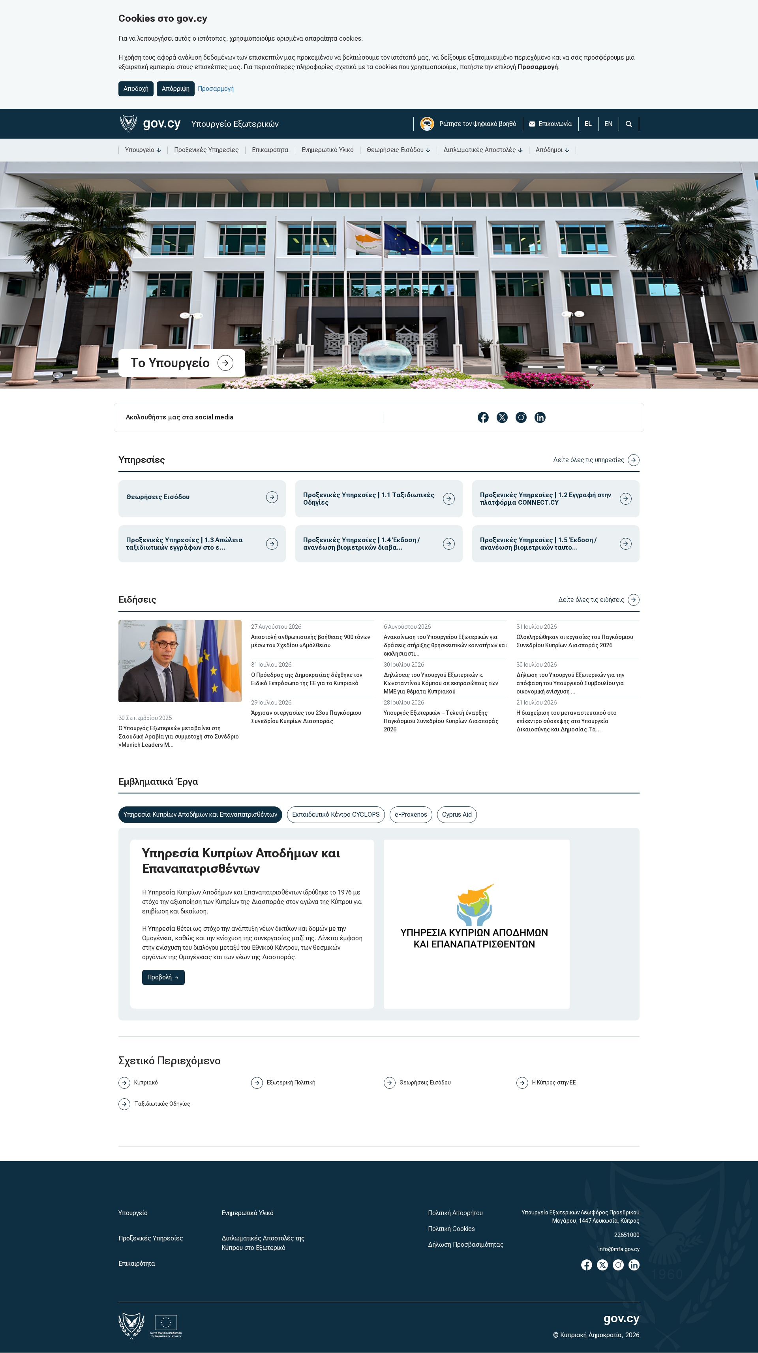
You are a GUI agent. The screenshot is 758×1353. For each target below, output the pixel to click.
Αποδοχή (136, 88)
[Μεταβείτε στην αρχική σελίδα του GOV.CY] (150, 124)
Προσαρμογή (216, 88)
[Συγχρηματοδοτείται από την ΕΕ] (166, 1326)
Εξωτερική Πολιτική (291, 1082)
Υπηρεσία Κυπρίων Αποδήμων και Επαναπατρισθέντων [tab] (200, 814)
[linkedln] (540, 417)
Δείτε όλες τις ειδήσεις (591, 599)
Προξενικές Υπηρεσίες (206, 150)
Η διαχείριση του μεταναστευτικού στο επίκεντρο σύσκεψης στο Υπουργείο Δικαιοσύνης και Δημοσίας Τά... (566, 721)
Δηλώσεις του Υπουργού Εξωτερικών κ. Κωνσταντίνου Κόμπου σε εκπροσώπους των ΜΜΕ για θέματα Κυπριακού (441, 683)
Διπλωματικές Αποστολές (479, 150)
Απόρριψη (176, 88)
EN (608, 124)
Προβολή (166, 977)
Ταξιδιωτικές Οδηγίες (162, 1104)
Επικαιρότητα (270, 150)
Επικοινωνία (555, 124)
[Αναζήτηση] (629, 124)
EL (588, 124)
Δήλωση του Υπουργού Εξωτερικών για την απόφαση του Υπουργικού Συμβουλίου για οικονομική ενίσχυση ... (570, 683)
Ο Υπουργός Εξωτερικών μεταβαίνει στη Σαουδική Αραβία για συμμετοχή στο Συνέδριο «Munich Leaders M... (178, 736)
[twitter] (502, 417)
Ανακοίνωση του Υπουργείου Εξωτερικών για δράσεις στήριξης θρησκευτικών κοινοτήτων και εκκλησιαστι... (445, 645)
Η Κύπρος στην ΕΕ (554, 1082)
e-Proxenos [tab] (411, 814)
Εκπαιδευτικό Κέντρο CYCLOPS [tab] (336, 814)
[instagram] (521, 417)
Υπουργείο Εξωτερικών (235, 124)
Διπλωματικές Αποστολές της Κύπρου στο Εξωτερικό (263, 1243)
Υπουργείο (139, 150)
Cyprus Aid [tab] (457, 814)
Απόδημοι (549, 150)
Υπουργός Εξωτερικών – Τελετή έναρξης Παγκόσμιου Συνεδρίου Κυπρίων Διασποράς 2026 (441, 721)
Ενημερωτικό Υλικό (328, 150)
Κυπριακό (146, 1082)
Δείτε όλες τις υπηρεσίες (589, 460)
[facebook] (483, 417)
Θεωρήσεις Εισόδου (395, 150)
